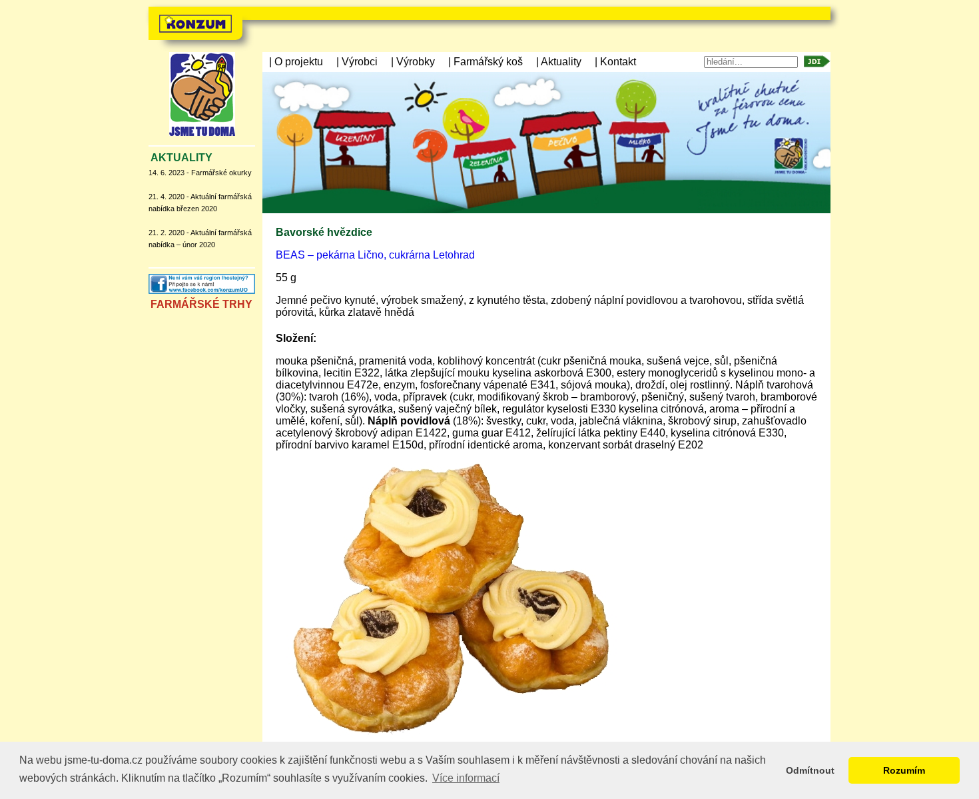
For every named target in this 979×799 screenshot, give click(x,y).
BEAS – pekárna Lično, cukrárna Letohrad (375, 255)
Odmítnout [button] (810, 770)
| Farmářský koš (485, 61)
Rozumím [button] (904, 770)
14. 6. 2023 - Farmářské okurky (200, 173)
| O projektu (296, 61)
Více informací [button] (465, 778)
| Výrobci (357, 61)
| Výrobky (413, 61)
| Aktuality (558, 61)
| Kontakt (615, 61)
